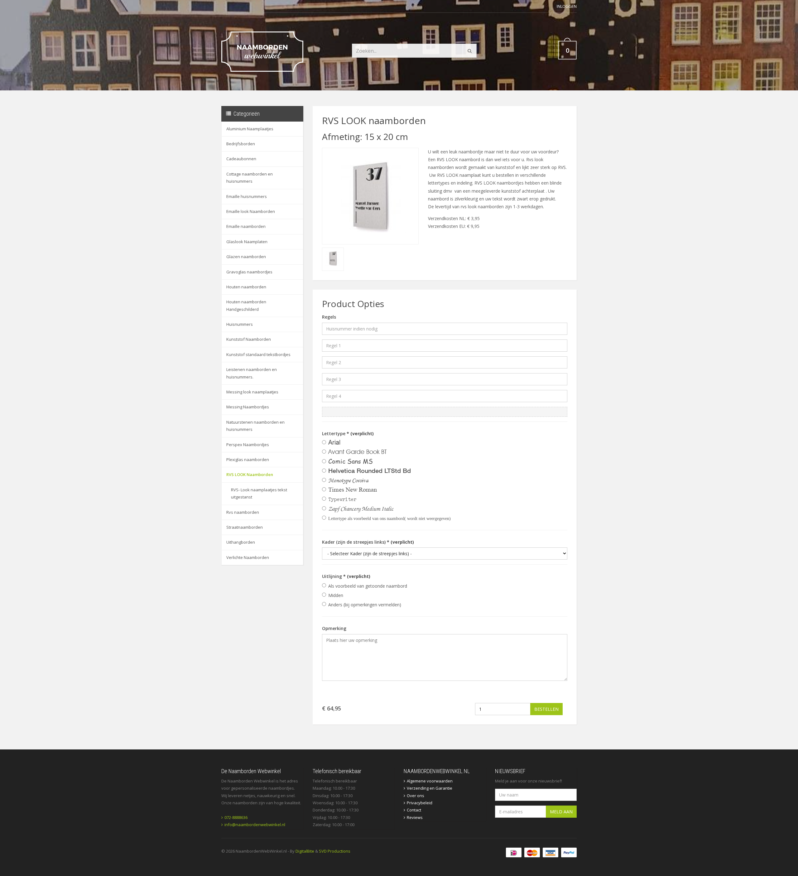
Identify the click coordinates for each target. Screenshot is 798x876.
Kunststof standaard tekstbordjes (258, 354)
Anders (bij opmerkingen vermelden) (364, 605)
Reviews (415, 817)
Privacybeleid (419, 803)
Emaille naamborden (246, 226)
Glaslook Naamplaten (246, 241)
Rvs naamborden (242, 512)
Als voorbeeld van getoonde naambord (367, 586)
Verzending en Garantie (429, 788)
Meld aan (561, 812)
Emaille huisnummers (246, 196)
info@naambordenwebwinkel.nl (254, 824)
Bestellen (546, 709)
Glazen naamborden (246, 256)
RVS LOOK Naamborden (249, 474)
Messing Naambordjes (247, 407)
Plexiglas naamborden (247, 459)
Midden (335, 595)
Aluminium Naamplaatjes (249, 129)
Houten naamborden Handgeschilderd (246, 305)
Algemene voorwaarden (430, 781)
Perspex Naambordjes (247, 444)
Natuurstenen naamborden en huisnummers (255, 425)
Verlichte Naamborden (247, 557)
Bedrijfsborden (240, 144)
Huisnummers (239, 324)
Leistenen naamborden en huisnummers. (251, 373)
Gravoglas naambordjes (249, 272)
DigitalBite (305, 851)
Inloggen (567, 6)
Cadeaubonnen (241, 158)
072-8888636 (236, 817)
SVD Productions (334, 851)
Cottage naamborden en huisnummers (249, 177)
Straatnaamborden (244, 527)
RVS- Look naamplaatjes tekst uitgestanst (259, 493)
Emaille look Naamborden (250, 211)
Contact (414, 810)
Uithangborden (240, 542)
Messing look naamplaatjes (252, 392)
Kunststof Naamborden (248, 339)
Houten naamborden (246, 287)
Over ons (415, 795)
